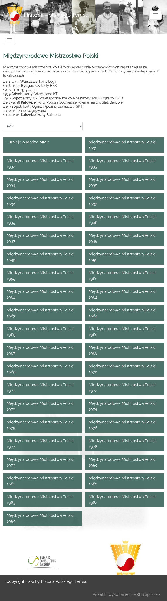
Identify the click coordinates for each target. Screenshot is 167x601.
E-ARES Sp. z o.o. (145, 594)
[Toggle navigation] (155, 15)
